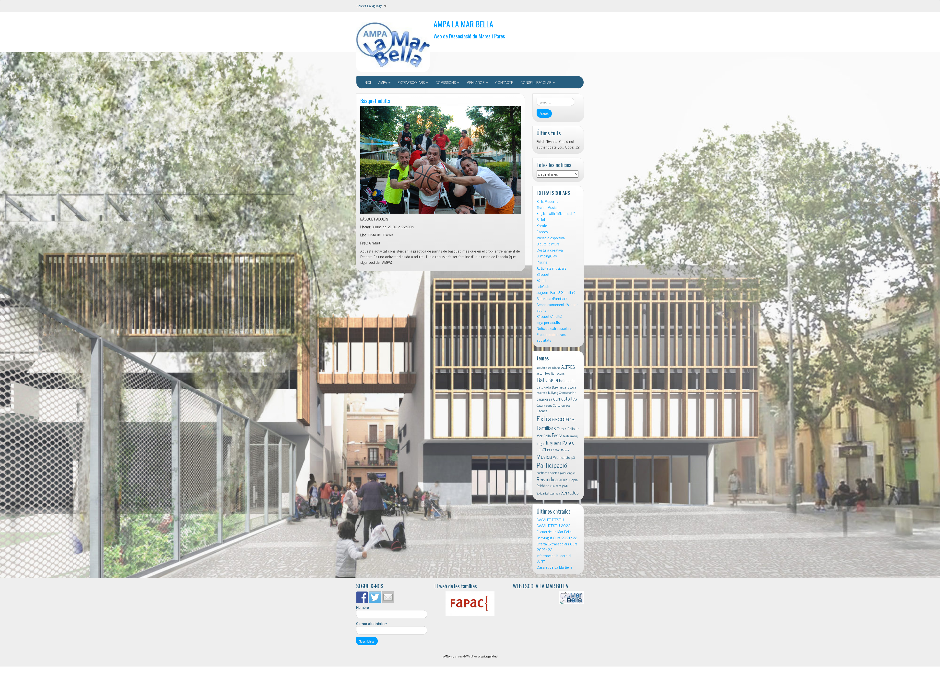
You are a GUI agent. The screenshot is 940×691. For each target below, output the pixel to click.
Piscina (542, 262)
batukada (544, 387)
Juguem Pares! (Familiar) (556, 292)
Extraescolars (556, 418)
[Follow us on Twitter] (375, 597)
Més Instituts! (561, 457)
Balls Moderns (547, 201)
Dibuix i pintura (548, 244)
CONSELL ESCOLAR (536, 82)
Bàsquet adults (375, 100)
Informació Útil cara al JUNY (554, 558)
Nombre (362, 607)
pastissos (543, 472)
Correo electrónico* (371, 623)
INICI (367, 82)
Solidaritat (543, 493)
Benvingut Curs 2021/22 (557, 538)
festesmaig (570, 435)
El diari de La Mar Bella (554, 531)
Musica (544, 456)
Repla (573, 479)
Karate (542, 225)
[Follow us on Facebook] (362, 597)
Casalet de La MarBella (554, 567)
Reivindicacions (552, 479)
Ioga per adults (548, 322)
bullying (553, 392)
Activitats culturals (550, 368)
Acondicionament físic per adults (557, 307)
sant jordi (562, 485)
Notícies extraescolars (554, 328)
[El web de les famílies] (470, 603)
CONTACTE (504, 82)
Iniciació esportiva (551, 238)
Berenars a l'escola (564, 387)
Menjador (565, 450)
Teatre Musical (548, 207)
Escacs (542, 231)
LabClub (543, 286)
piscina (554, 472)
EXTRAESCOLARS (412, 82)
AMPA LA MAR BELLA (463, 24)
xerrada (555, 493)
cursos (566, 405)
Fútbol (541, 280)
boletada (542, 392)
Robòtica (543, 485)
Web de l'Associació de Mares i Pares (469, 36)
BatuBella (547, 379)
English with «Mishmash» (556, 213)
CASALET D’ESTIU (550, 519)
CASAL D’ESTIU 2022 (554, 525)
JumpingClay (547, 256)
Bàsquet (543, 274)
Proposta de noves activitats (551, 337)
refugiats (571, 473)
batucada (567, 380)
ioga (540, 443)
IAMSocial (448, 656)
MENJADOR (476, 82)
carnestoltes (565, 398)
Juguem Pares (559, 442)
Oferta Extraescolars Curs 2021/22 (557, 546)
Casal (540, 405)
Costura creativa (550, 250)
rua (552, 485)
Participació (552, 465)
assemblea (543, 373)
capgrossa (544, 399)
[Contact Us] (388, 597)
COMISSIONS (446, 82)
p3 (573, 457)
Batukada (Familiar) (551, 298)
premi (563, 473)
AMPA (383, 82)
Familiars (546, 427)
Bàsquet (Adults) (549, 316)
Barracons (557, 373)
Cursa (557, 405)
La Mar (555, 449)
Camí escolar (567, 392)
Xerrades (570, 492)
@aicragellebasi (489, 656)
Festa (557, 435)
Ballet (541, 219)
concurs (548, 405)
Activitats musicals (551, 268)
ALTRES (568, 366)
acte (538, 368)
